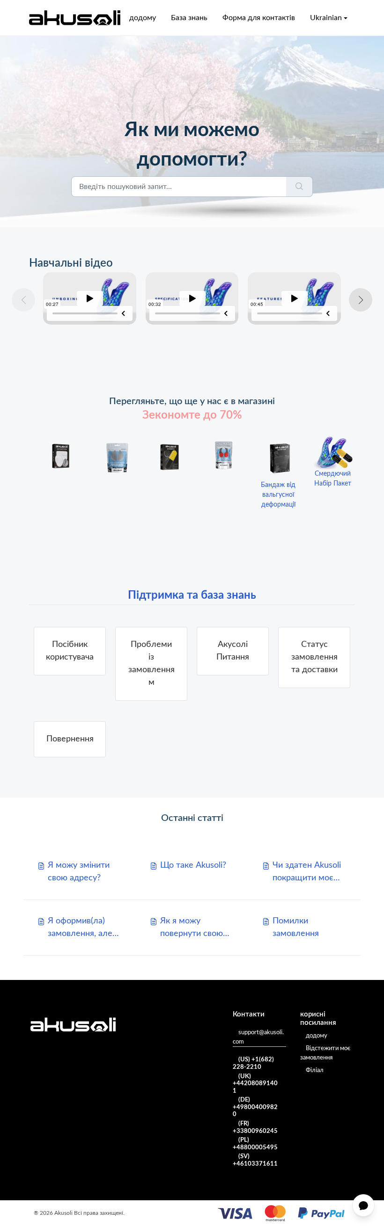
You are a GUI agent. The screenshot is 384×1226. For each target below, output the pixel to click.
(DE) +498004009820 (255, 1107)
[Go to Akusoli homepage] (74, 17)
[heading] (151, 663)
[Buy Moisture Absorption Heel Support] (224, 454)
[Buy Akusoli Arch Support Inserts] (115, 457)
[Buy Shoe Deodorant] (169, 458)
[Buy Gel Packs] (61, 457)
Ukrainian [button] (326, 18)
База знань (189, 18)
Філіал (315, 1070)
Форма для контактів (258, 18)
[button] (360, 300)
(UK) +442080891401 (255, 1084)
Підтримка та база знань (192, 595)
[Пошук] (299, 186)
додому (142, 18)
